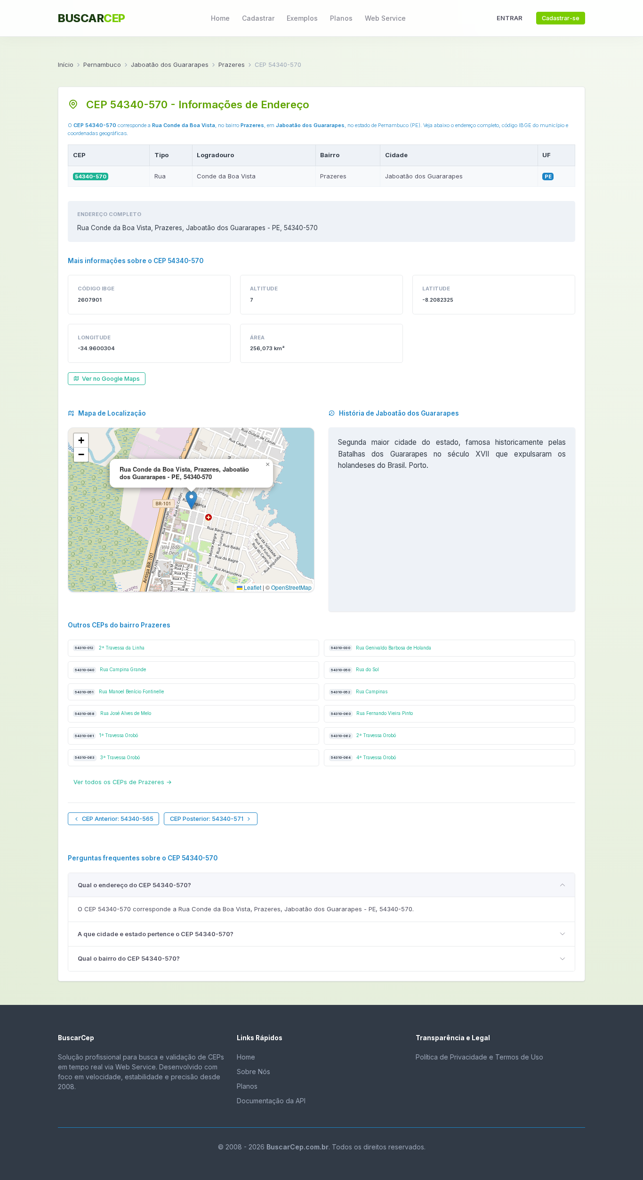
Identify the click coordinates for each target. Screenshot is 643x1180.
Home (220, 18)
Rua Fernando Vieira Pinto (372, 713)
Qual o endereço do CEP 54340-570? (134, 885)
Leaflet (251, 587)
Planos (341, 18)
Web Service (385, 18)
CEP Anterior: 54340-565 (117, 818)
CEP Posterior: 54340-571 (206, 818)
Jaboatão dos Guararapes (170, 64)
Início (65, 64)
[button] (191, 500)
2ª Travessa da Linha (110, 647)
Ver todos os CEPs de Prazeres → (122, 782)
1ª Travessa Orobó (106, 735)
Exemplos (302, 18)
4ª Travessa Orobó (363, 757)
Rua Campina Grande (110, 669)
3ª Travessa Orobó (107, 757)
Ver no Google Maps (111, 378)
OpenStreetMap (291, 587)
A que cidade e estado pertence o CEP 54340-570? (155, 934)
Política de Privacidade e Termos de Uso (479, 1057)
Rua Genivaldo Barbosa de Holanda (381, 647)
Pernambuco (102, 64)
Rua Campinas (359, 691)
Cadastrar (258, 18)
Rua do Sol (355, 669)
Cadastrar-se (560, 18)
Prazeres (231, 64)
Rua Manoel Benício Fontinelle (119, 691)
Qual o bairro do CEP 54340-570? (129, 958)
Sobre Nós (253, 1072)
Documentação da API (271, 1101)
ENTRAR (509, 18)
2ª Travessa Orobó (363, 735)
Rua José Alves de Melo (113, 713)
